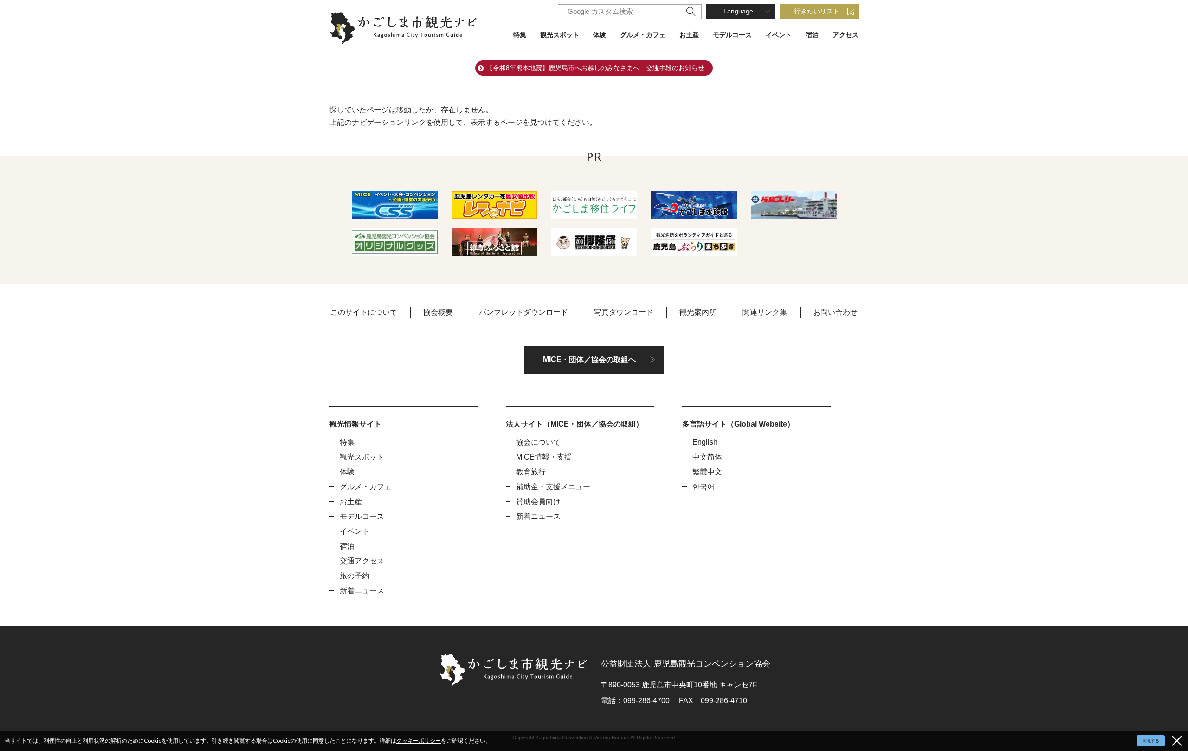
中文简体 (707, 457)
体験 (599, 35)
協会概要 (438, 312)
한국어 (703, 487)
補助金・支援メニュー (553, 487)
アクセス (846, 35)
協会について (538, 442)
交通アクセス (362, 561)
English (704, 442)
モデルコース (732, 35)
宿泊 (812, 35)
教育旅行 (531, 472)
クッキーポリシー (418, 740)
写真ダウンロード (623, 312)
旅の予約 (354, 576)
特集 (519, 35)
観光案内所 (698, 312)
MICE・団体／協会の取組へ (589, 359)
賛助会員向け (538, 501)
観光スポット (559, 35)
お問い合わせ (835, 312)
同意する (1151, 740)
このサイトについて (363, 312)
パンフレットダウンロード (523, 312)
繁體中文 (707, 472)
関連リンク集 (764, 312)
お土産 (689, 35)
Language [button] (738, 11)
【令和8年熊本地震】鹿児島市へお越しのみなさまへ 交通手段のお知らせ (595, 67)
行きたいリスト (816, 11)
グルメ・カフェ (642, 35)
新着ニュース (362, 591)
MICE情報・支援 (544, 457)
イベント (779, 35)
